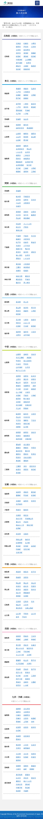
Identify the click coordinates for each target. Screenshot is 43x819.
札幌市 (26, 43)
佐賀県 (18, 727)
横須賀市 (19, 279)
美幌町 (33, 53)
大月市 (27, 367)
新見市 (18, 589)
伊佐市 (26, 778)
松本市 (33, 376)
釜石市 (33, 104)
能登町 (33, 326)
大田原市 (27, 203)
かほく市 (27, 323)
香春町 (18, 722)
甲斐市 (26, 364)
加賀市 (33, 320)
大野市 (18, 335)
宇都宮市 (27, 197)
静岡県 (18, 432)
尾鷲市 (26, 469)
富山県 (18, 308)
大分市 (26, 754)
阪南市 (26, 510)
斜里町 (18, 56)
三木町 (18, 651)
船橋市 (18, 239)
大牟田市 (27, 712)
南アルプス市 (21, 370)
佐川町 (18, 676)
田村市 (18, 159)
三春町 (26, 168)
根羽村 (18, 399)
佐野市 (26, 200)
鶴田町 (26, 95)
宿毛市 (18, 685)
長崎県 (18, 736)
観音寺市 (30, 648)
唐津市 (33, 727)
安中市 (26, 215)
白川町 (26, 427)
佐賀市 (26, 727)
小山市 (18, 203)
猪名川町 (30, 525)
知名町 (18, 791)
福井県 (18, 332)
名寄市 (28, 63)
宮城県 (18, 119)
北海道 (18, 43)
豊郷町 (18, 495)
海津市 (18, 424)
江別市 (33, 47)
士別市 (18, 50)
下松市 (24, 617)
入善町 (33, 311)
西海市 (18, 739)
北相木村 (28, 405)
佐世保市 (27, 736)
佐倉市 (26, 242)
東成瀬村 (30, 128)
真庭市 (26, 589)
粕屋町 (33, 718)
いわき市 (19, 152)
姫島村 (18, 760)
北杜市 (33, 354)
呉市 (32, 601)
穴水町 (26, 326)
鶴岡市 (26, 134)
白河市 (27, 152)
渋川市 (18, 215)
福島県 (18, 146)
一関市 (26, 104)
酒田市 (33, 134)
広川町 (27, 543)
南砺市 (26, 311)
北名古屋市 (28, 457)
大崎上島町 (29, 608)
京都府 (18, 501)
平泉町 (27, 110)
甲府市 (18, 361)
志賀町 (18, 326)
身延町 (29, 358)
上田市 (18, 379)
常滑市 (33, 454)
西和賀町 (19, 110)
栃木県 (18, 197)
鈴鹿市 (18, 469)
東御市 (18, 386)
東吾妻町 (27, 218)
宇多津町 (27, 651)
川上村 (18, 408)
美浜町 (18, 546)
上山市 (18, 137)
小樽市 (33, 43)
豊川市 (27, 451)
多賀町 (33, 495)
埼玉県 (18, 224)
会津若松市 (20, 149)
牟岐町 (33, 639)
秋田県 (18, 125)
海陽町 (18, 639)
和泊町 (27, 788)
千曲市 (26, 395)
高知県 (18, 669)
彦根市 (26, 492)
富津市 (26, 252)
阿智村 (26, 408)
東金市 (33, 242)
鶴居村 (33, 66)
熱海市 (18, 436)
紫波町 (33, 107)
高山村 (18, 218)
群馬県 (18, 212)
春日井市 (19, 451)
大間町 (33, 95)
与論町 (26, 791)
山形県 (18, 134)
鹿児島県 (19, 775)
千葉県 (18, 236)
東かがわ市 (20, 648)
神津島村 (27, 267)
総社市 (26, 586)
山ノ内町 (19, 392)
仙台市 (26, 119)
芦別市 (26, 47)
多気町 (18, 473)
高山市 (18, 417)
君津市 (18, 252)
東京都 (18, 264)
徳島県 (18, 636)
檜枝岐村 (19, 162)
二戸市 (18, 107)
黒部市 (18, 311)
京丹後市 (19, 504)
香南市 (18, 682)
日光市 (33, 200)
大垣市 (33, 414)
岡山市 (26, 583)
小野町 (33, 168)
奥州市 (26, 107)
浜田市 (26, 577)
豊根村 (26, 461)
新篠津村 (27, 69)
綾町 (25, 769)
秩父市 (18, 227)
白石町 (18, 730)
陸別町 (33, 56)
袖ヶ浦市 (19, 255)
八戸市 (18, 92)
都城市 (33, 766)
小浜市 (33, 332)
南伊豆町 (19, 439)
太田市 (33, 212)
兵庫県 (18, 515)
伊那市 (33, 379)
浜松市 (33, 432)
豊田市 (18, 454)
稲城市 (26, 271)
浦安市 (33, 252)
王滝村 (26, 389)
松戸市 (18, 242)
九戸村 (18, 114)
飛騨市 (26, 420)
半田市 (33, 448)
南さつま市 (28, 781)
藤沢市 (18, 283)
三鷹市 (18, 267)
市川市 (33, 236)
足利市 (18, 200)
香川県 (18, 645)
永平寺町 (27, 335)
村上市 (26, 302)
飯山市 (18, 382)
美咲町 (18, 596)
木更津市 (27, 239)
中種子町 (19, 788)
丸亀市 (33, 645)
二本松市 (27, 155)
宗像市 (18, 718)
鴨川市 (27, 249)
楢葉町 (18, 171)
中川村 (18, 389)
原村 (34, 386)
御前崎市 (27, 436)
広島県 (18, 601)
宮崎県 (18, 766)
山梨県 (18, 354)
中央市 (18, 364)
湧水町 (27, 784)
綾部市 (26, 501)
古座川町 (19, 552)
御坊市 (27, 539)
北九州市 (27, 709)
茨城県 (18, 191)
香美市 (27, 672)
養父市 (18, 522)
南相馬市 (27, 159)
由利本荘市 (20, 128)
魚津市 (26, 308)
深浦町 (18, 95)
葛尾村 (26, 171)
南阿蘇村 (27, 748)
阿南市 (26, 636)
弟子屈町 (19, 63)
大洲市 (29, 664)
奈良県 (18, 534)
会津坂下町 (29, 162)
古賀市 (26, 718)
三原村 (33, 676)
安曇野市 (27, 386)
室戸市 (33, 669)
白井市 (27, 255)
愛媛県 (18, 660)
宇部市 (26, 614)
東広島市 (19, 608)
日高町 (26, 546)
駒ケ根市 (27, 399)
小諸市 (27, 392)
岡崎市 (26, 448)
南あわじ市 (20, 525)
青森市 (26, 89)
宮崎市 (26, 766)
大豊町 (33, 682)
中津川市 (27, 417)
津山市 (33, 583)
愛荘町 (33, 492)
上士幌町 (28, 60)
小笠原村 (27, 264)
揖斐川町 (27, 424)
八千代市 (27, 246)
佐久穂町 (19, 405)
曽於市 (33, 778)
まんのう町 (20, 655)
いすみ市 (27, 258)
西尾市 (26, 454)
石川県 (18, 320)
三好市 (33, 636)
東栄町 (18, 461)
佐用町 (18, 528)
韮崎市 (26, 354)
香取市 (18, 258)
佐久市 (33, 382)
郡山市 (29, 149)
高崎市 (26, 212)
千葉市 (26, 236)
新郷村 (26, 98)
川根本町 (28, 439)
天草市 (18, 748)
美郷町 (31, 769)
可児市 (18, 420)
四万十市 (19, 672)
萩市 (17, 617)
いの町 (26, 685)
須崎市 (26, 682)
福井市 (26, 332)
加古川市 (19, 519)
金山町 (33, 137)
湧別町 (26, 56)
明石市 (26, 515)
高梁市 (33, 586)
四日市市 (32, 466)
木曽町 (18, 395)
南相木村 (27, 402)
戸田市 (26, 227)
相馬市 (18, 155)
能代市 (26, 125)
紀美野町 (19, 543)
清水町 (18, 69)
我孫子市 (19, 249)
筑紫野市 (27, 715)
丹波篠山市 (29, 519)
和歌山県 (19, 539)
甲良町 (26, 495)
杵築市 (33, 757)
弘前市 (33, 89)
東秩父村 (19, 230)
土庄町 (29, 655)
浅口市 (18, 593)
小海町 (33, 395)
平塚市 (27, 279)
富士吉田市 (28, 361)
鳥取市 (26, 572)
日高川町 (27, 549)
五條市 (26, 534)
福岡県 (18, 709)
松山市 (26, 660)
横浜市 (27, 276)
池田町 (18, 427)
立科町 (18, 402)
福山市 (18, 605)
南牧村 (33, 389)
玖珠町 (26, 757)
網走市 (18, 66)
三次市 (26, 605)
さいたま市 (28, 224)
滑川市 (33, 308)
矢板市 (18, 206)
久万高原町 (20, 664)
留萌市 (18, 47)
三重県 (18, 466)
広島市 (26, 601)
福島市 (26, 146)
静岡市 (26, 432)
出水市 (18, 778)
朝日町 (26, 137)
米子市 (33, 572)
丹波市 (26, 522)
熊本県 (18, 745)
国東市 (18, 757)
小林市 (18, 769)
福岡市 (18, 712)
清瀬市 (18, 271)
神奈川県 (19, 276)
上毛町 (26, 722)
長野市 (26, 376)
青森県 (18, 89)
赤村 (32, 722)
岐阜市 (26, 414)
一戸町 (26, 114)
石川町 (18, 168)
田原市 (18, 457)
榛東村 (33, 215)
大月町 (26, 676)
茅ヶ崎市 (27, 283)
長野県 (18, 376)
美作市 (33, 589)
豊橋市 (18, 448)
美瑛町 (26, 53)
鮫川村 (29, 165)
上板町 (26, 639)
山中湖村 (19, 367)
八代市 (26, 745)
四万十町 (19, 679)
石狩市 (18, 53)
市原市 (18, 246)
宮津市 (33, 501)
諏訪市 (26, 379)
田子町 (18, 98)
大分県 (18, 754)
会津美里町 (20, 165)
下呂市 (33, 420)
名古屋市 (27, 444)
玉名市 (33, 745)
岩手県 (18, 104)
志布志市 (19, 784)
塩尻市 (26, 382)
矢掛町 (26, 596)
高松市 (26, 645)
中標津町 (19, 60)
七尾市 (26, 320)
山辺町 (18, 140)
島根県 (18, 577)
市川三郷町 (20, 358)
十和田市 (27, 92)
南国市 (27, 679)
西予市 (33, 660)
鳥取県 (18, 572)
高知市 (26, 669)
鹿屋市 (27, 775)
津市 (25, 466)
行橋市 (18, 715)
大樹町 (26, 66)
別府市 (33, 754)
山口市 (33, 614)
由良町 (33, 546)
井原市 (18, 586)
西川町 (26, 140)
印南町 (18, 549)
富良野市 (27, 50)
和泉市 (18, 510)
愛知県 (18, 444)
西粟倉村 (27, 593)
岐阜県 (18, 414)
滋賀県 (18, 492)
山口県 (18, 614)
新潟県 (18, 302)
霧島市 (18, 781)
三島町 (33, 171)
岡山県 (18, 583)
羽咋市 (18, 323)
